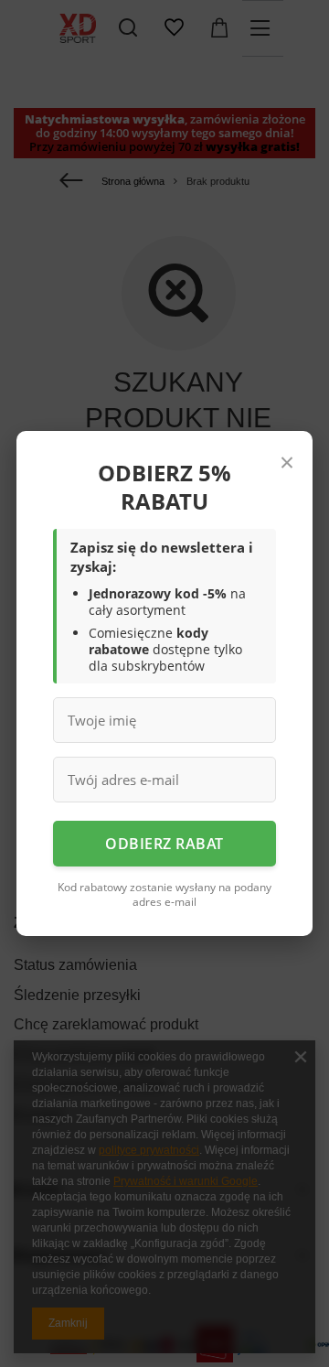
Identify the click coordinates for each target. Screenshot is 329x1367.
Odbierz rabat (164, 844)
